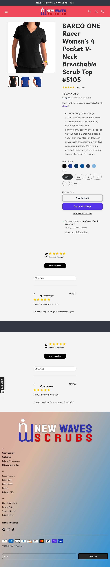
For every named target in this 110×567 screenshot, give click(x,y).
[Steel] (88, 166)
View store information (76, 232)
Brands (5, 488)
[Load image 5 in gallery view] (25, 81)
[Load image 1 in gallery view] (13, 81)
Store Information (9, 503)
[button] (6, 11)
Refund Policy (7, 515)
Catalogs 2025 (8, 492)
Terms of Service (9, 511)
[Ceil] (94, 166)
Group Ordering (8, 475)
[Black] (64, 166)
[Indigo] (76, 166)
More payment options (82, 213)
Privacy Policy (8, 507)
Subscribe (93, 556)
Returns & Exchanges (11, 461)
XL (77, 184)
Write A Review (55, 265)
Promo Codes (7, 484)
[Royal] (82, 166)
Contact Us (6, 456)
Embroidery (7, 480)
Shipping (66, 98)
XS (78, 177)
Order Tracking (8, 452)
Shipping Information (10, 465)
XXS (67, 177)
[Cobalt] (70, 166)
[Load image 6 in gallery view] (37, 81)
